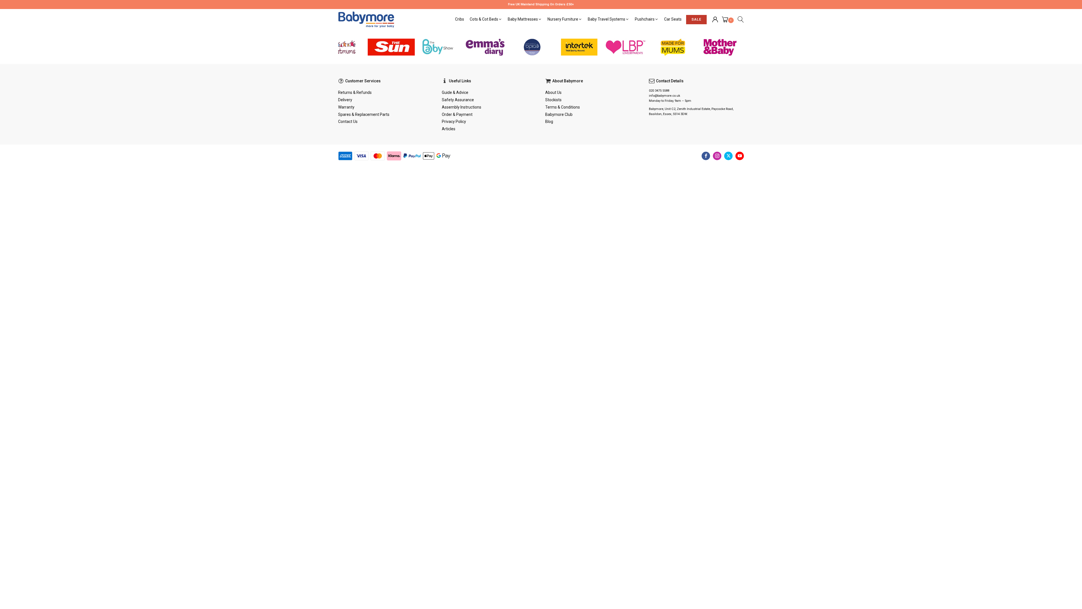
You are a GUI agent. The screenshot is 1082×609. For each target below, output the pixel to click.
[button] (486, 19)
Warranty (346, 107)
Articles (448, 129)
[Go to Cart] (728, 20)
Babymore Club (559, 114)
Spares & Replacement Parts (363, 114)
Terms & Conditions (562, 107)
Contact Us (348, 121)
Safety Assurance (458, 100)
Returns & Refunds (355, 92)
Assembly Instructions (461, 107)
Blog (549, 121)
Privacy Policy (454, 121)
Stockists (553, 100)
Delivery (345, 100)
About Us (553, 92)
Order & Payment (457, 114)
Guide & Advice (455, 92)
